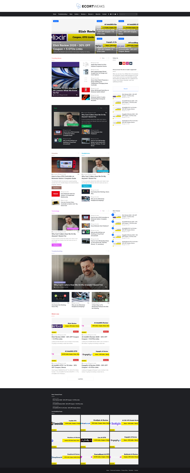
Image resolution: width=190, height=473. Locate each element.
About (107, 470)
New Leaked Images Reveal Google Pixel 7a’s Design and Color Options (99, 73)
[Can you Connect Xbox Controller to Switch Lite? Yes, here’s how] (56, 202)
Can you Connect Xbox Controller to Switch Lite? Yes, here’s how (69, 203)
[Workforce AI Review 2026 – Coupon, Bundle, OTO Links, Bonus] (66, 440)
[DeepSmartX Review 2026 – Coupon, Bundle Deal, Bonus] (66, 456)
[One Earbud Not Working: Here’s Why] (86, 191)
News (71, 14)
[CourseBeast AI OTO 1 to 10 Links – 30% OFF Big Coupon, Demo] (95, 456)
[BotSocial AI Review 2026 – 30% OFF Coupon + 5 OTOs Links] (124, 456)
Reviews (83, 14)
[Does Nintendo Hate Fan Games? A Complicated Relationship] (56, 194)
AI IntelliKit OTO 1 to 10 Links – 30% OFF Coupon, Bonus (128, 32)
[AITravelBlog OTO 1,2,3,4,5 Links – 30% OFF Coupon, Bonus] (127, 45)
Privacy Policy (124, 470)
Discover (90, 14)
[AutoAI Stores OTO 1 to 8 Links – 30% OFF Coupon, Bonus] (117, 123)
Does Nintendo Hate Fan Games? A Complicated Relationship (68, 195)
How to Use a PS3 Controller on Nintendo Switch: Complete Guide (71, 133)
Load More (80, 379)
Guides (76, 14)
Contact (104, 14)
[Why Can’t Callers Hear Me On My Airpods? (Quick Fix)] (80, 272)
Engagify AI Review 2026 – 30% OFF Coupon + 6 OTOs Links (106, 49)
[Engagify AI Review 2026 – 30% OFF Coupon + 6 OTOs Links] (106, 45)
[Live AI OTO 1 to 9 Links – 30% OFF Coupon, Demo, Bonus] (95, 440)
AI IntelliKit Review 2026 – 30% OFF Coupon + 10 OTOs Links (105, 32)
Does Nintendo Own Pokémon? (100, 226)
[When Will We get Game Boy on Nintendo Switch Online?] (86, 90)
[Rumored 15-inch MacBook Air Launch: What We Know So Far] (65, 79)
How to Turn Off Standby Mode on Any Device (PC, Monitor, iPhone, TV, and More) (100, 242)
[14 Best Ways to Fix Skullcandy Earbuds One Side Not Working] (100, 297)
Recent (126, 88)
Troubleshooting (62, 14)
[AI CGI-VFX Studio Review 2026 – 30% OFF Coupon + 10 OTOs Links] (124, 423)
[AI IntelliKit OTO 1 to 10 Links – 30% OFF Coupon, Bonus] (127, 27)
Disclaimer (131, 470)
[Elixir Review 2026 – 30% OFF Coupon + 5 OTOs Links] (73, 36)
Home (54, 14)
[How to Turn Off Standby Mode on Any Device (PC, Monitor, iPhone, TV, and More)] (86, 141)
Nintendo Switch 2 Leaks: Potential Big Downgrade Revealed (98, 98)
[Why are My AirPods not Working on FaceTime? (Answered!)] (58, 140)
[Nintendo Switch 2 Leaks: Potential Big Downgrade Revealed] (86, 97)
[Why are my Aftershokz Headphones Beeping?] (86, 199)
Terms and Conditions (115, 470)
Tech (101, 108)
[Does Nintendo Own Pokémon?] (86, 131)
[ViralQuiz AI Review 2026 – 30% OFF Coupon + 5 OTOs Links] (95, 423)
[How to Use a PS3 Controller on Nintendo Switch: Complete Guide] (58, 132)
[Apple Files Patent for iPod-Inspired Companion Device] (86, 64)
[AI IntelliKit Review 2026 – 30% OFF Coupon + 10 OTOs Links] (106, 27)
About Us (98, 14)
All (100, 58)
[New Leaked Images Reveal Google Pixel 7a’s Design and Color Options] (86, 71)
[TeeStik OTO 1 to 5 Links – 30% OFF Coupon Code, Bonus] (66, 423)
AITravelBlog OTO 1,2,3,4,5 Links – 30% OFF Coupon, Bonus (128, 49)
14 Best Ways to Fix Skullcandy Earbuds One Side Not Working (100, 306)
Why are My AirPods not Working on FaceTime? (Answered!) (70, 142)
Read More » (86, 126)
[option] (95, 36)
